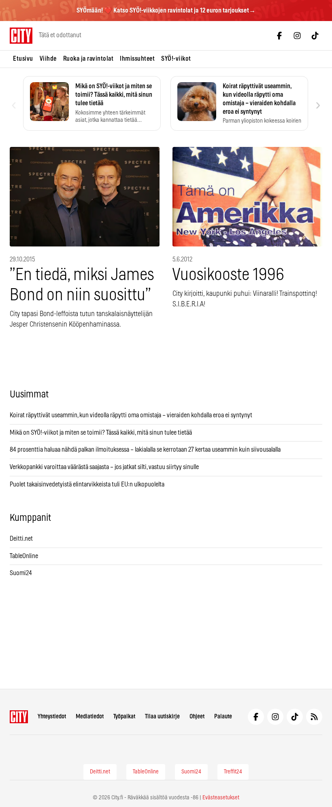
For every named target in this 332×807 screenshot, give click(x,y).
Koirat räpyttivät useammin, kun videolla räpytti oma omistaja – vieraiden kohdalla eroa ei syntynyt (131, 415)
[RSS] (314, 717)
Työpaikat (124, 717)
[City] (19, 716)
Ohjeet (196, 717)
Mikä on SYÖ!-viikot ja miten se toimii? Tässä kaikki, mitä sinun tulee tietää (101, 432)
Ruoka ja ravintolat (88, 58)
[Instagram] (297, 35)
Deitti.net (21, 538)
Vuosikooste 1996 (228, 275)
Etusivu (23, 58)
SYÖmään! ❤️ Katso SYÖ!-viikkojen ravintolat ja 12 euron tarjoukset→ (166, 10)
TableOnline (24, 556)
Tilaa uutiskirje (162, 717)
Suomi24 (21, 573)
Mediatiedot (90, 717)
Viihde (48, 58)
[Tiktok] (315, 35)
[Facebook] (279, 35)
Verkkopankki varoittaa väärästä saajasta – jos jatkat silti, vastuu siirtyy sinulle (104, 467)
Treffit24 (233, 772)
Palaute (223, 717)
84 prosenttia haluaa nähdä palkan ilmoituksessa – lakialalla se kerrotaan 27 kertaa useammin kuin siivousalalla (145, 449)
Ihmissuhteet (137, 58)
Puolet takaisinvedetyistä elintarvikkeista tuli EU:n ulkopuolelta (87, 484)
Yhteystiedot (52, 717)
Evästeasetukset (220, 798)
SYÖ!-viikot (176, 58)
